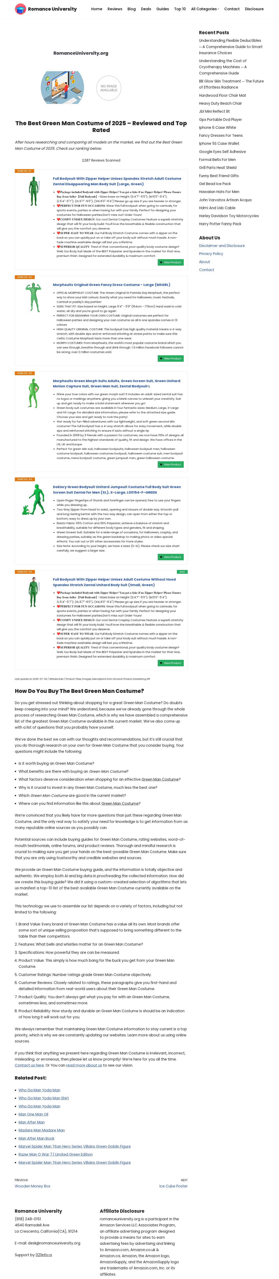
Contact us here (29, 1065)
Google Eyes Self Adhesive (222, 151)
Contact (232, 9)
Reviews (115, 9)
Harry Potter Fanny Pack (220, 223)
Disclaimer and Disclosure (222, 245)
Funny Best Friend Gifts (219, 175)
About (204, 261)
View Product (172, 262)
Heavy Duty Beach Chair (220, 103)
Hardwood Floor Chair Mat (222, 95)
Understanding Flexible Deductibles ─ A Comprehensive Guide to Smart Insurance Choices (231, 46)
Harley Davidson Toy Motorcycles (229, 215)
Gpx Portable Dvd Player (220, 119)
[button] (218, 9)
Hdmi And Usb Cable (217, 208)
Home (96, 9)
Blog (132, 9)
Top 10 (180, 9)
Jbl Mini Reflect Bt (214, 111)
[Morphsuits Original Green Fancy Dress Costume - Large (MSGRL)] (34, 297)
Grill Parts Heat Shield (217, 167)
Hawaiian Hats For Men (219, 191)
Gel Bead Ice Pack (215, 183)
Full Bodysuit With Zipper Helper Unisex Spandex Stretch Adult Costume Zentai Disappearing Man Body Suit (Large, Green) (117, 181)
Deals (146, 9)
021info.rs (44, 1255)
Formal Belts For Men (217, 159)
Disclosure (254, 9)
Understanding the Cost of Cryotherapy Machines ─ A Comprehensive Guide (223, 67)
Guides (162, 9)
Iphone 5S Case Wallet (219, 143)
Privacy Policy (211, 253)
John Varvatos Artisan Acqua (225, 200)
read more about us (84, 1065)
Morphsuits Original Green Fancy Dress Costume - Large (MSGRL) (111, 284)
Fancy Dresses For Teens (221, 135)
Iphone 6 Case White (217, 127)
